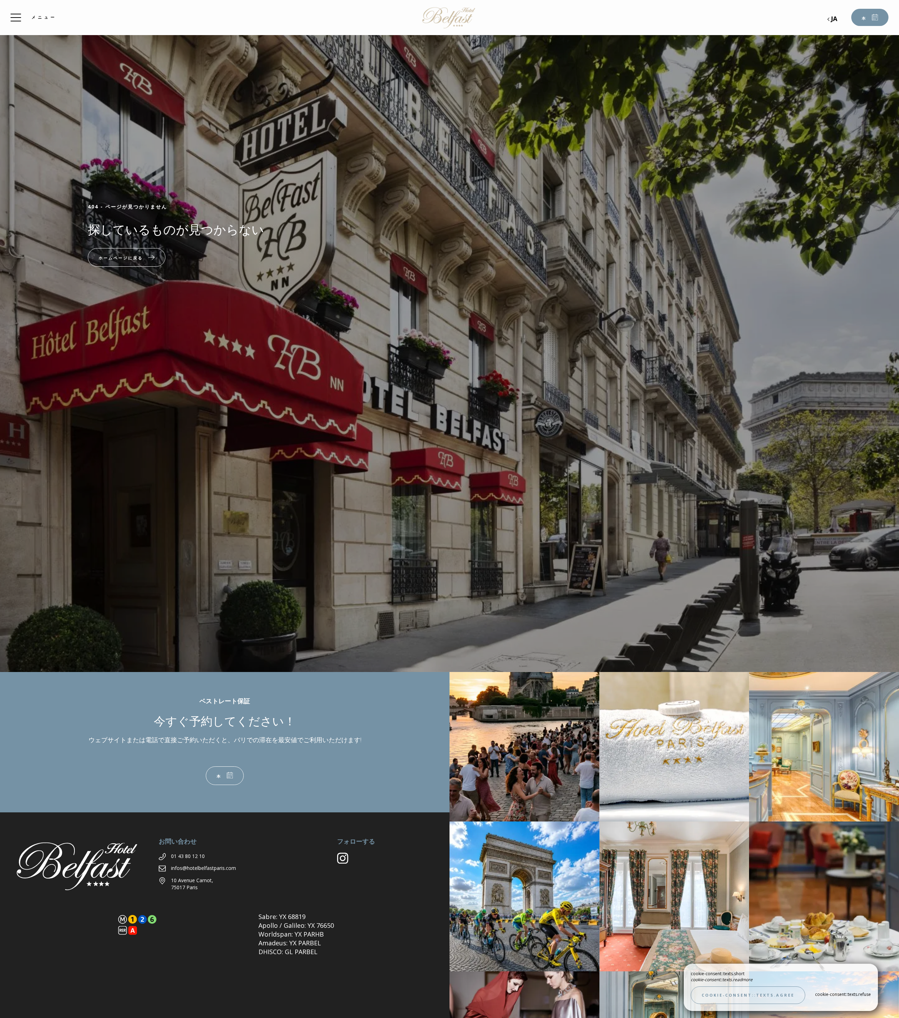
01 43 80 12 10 (188, 856)
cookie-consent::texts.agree (748, 995)
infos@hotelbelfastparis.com (203, 868)
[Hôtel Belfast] (449, 17)
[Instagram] (345, 861)
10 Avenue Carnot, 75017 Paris (192, 884)
